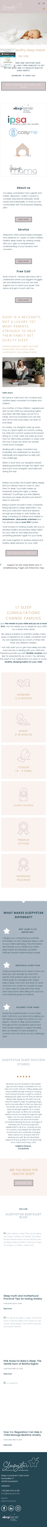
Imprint (4, 1498)
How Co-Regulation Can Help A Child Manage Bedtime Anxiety (23, 1433)
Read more (8, 1308)
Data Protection (8, 1501)
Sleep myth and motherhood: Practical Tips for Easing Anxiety (23, 1297)
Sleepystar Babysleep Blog (23, 1215)
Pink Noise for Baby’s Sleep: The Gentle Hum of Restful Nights (22, 1362)
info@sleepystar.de (10, 1493)
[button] (44, 9)
